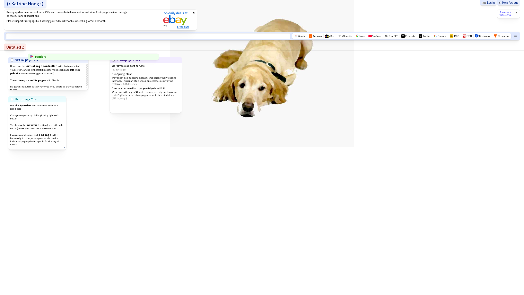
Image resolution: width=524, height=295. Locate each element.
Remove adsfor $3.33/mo (505, 13)
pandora (40, 57)
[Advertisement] (80, 20)
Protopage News (128, 60)
